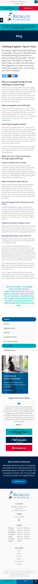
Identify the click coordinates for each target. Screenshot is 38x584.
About (19, 553)
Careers (19, 564)
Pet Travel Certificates (11, 341)
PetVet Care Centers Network (21, 576)
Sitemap (27, 573)
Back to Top (33, 573)
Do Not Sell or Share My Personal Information (22, 571)
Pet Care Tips (8, 346)
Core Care (19, 556)
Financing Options (9, 350)
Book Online (9, 8)
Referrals (7, 332)
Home (19, 551)
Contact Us (18, 481)
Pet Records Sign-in (20, 432)
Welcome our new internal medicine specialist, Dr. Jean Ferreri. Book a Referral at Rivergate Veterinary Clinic (19, 27)
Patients (6, 324)
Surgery (19, 559)
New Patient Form (9, 328)
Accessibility (6, 573)
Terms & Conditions (15, 573)
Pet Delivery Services (10, 337)
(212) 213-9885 (19, 4)
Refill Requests (20, 440)
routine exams (6, 120)
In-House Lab (19, 561)
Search (22, 573)
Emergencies (28, 8)
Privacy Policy (7, 571)
